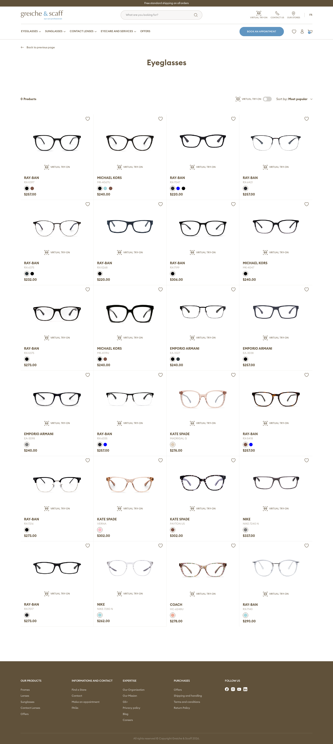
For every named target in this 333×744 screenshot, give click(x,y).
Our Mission (130, 696)
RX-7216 (29, 523)
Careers (128, 720)
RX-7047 (175, 182)
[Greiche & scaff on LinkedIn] (245, 689)
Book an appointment (261, 31)
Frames (25, 690)
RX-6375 (29, 267)
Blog (125, 714)
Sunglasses (27, 702)
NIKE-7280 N (105, 609)
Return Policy (182, 708)
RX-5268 (102, 267)
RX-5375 (29, 353)
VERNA (101, 523)
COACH (176, 604)
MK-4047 (248, 267)
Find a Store (79, 690)
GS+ (125, 702)
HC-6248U (176, 609)
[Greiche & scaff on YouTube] (239, 689)
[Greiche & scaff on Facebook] (227, 689)
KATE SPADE (180, 434)
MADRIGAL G (178, 438)
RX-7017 (29, 609)
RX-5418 (248, 438)
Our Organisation (134, 690)
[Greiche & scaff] (47, 15)
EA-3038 (248, 353)
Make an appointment (85, 702)
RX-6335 (102, 438)
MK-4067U (103, 182)
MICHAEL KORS (109, 178)
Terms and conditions (187, 702)
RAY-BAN (31, 178)
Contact (77, 696)
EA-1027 (175, 353)
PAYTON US (177, 523)
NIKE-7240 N (251, 523)
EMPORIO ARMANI (184, 348)
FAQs (75, 708)
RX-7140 (248, 609)
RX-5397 (29, 182)
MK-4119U (103, 353)
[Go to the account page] (302, 31)
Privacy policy (131, 708)
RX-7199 (174, 267)
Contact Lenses (30, 708)
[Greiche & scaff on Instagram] (233, 689)
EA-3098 (29, 438)
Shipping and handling (188, 696)
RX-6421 (248, 182)
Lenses (25, 696)
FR (310, 15)
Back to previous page (40, 47)
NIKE (247, 519)
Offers (25, 714)
